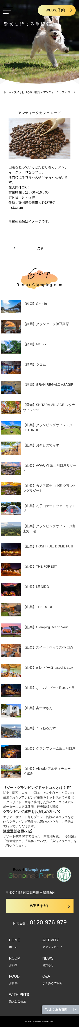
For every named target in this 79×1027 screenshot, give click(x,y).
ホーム (7, 92)
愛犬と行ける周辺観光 (27, 92)
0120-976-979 (48, 922)
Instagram (16, 207)
